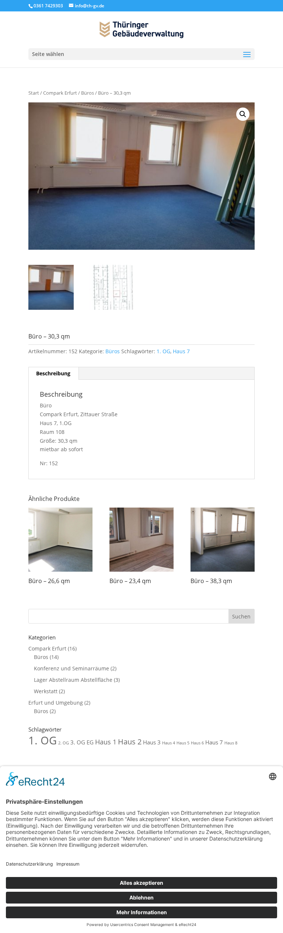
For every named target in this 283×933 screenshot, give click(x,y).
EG (90, 742)
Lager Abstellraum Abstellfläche (73, 679)
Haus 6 (197, 743)
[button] (242, 114)
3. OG (77, 742)
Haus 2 (130, 742)
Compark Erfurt (60, 93)
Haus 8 (230, 743)
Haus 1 (105, 741)
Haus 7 (181, 351)
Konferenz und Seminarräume (71, 668)
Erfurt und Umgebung (55, 702)
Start (33, 93)
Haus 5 (183, 743)
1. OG (163, 351)
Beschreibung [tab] (53, 373)
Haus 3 (152, 742)
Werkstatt (45, 691)
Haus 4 (168, 743)
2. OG (63, 743)
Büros (87, 93)
